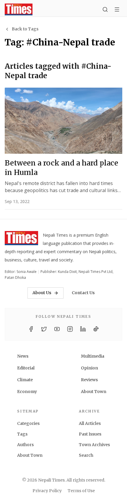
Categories (28, 423)
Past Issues (90, 434)
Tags (22, 434)
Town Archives (94, 444)
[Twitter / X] (44, 329)
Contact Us (83, 292)
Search (86, 455)
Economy (27, 391)
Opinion (89, 368)
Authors (25, 444)
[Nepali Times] (21, 239)
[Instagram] (70, 329)
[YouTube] (57, 329)
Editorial (26, 368)
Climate (25, 379)
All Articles (90, 423)
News (22, 356)
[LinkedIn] (83, 329)
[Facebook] (31, 329)
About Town (93, 391)
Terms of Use (81, 490)
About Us (41, 292)
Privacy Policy (47, 490)
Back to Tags (25, 29)
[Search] (105, 9)
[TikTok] (96, 329)
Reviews (89, 379)
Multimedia (92, 356)
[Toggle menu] (117, 9)
